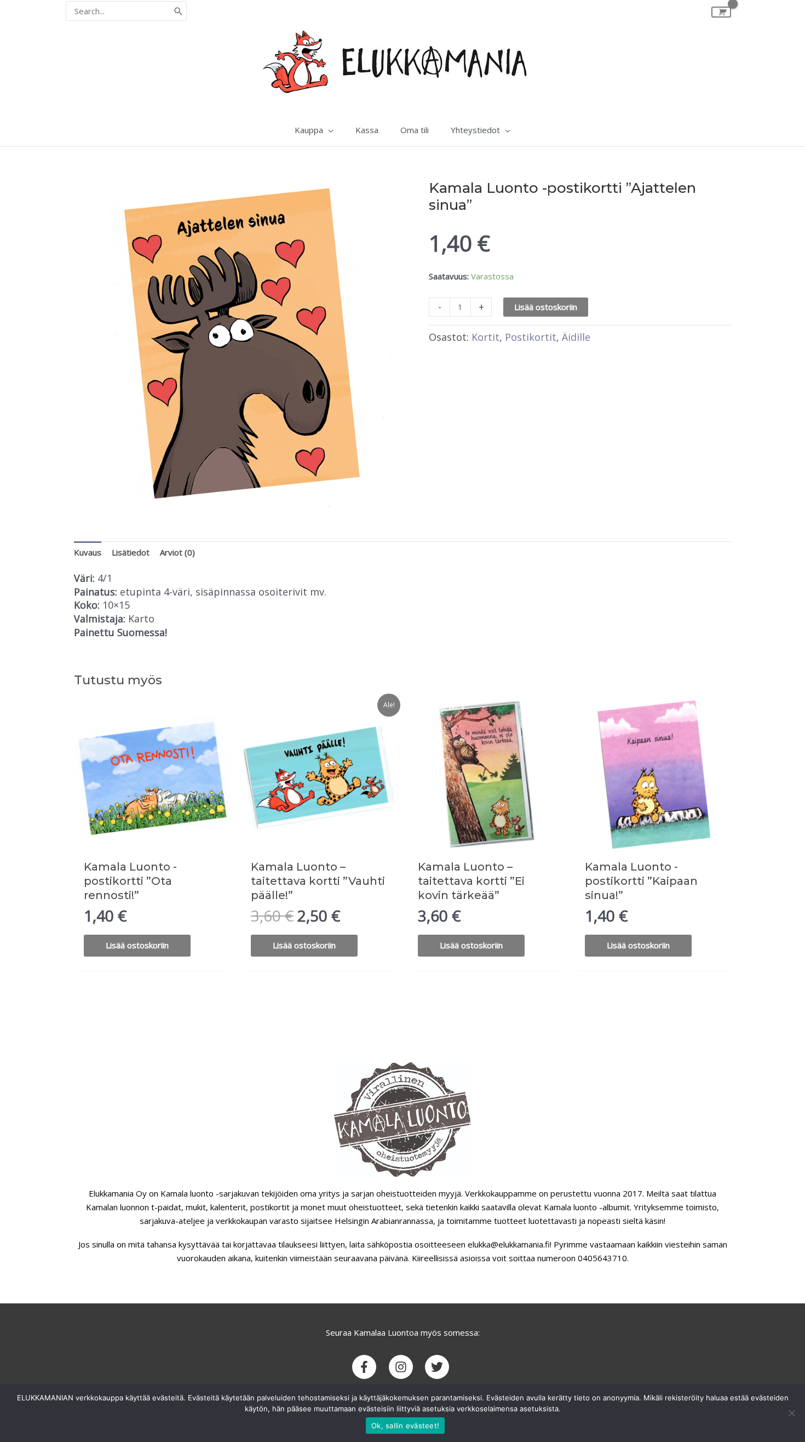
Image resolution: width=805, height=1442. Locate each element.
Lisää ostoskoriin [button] (137, 945)
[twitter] (439, 1367)
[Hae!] (178, 11)
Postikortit (530, 337)
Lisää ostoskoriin (545, 306)
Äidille (576, 337)
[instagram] (406, 1367)
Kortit (485, 337)
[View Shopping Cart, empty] (721, 12)
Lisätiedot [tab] (131, 552)
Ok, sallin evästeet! (405, 1425)
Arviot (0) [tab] (177, 552)
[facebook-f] (369, 1367)
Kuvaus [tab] (87, 552)
